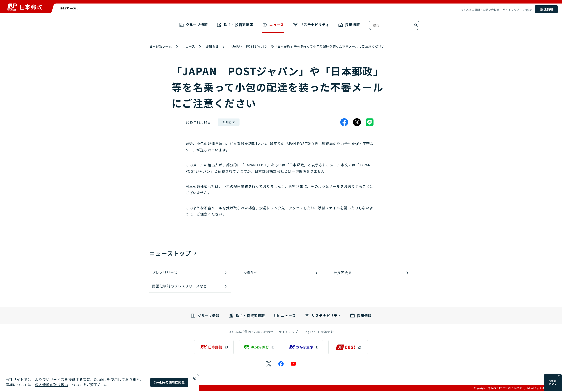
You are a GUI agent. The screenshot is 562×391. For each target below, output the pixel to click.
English (527, 9)
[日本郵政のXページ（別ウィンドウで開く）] (268, 363)
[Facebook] (344, 122)
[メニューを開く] (559, 376)
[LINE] (370, 122)
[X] (357, 122)
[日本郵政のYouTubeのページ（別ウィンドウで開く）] (293, 363)
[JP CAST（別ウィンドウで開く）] (348, 347)
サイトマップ (511, 9)
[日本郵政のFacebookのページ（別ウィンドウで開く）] (281, 363)
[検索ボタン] (416, 25)
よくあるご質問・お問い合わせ (480, 9)
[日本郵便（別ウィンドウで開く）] (214, 347)
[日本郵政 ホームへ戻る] (24, 7)
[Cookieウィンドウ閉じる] (194, 378)
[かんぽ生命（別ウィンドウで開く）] (303, 347)
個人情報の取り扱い (51, 384)
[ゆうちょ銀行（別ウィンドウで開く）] (258, 347)
